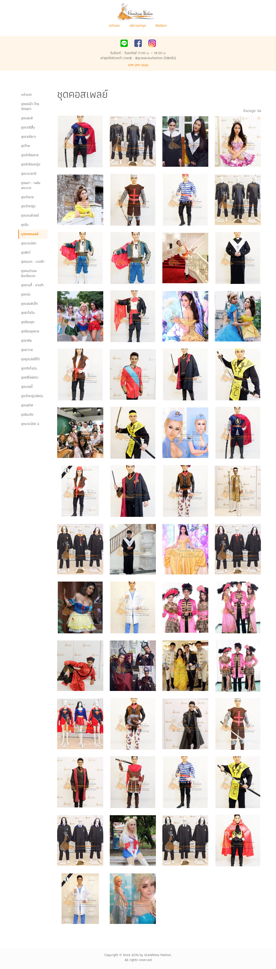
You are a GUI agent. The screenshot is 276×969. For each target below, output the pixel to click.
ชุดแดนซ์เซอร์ (30, 215)
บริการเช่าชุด (137, 25)
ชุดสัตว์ (25, 252)
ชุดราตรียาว (28, 136)
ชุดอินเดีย (27, 414)
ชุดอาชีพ (26, 340)
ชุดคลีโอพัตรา (29, 377)
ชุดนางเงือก (28, 243)
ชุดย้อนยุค (27, 322)
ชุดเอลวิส (27, 405)
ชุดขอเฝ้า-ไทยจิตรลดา (30, 106)
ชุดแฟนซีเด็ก (29, 303)
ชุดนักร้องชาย (30, 155)
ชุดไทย (25, 145)
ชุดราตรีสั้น (28, 127)
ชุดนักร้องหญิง (30, 164)
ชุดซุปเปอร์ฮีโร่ (30, 359)
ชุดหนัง (25, 294)
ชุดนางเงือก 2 (30, 423)
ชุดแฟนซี (27, 118)
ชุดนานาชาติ (28, 173)
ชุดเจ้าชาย (27, 197)
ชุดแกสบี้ (27, 386)
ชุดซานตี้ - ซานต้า (32, 285)
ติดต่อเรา (161, 25)
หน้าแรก (114, 25)
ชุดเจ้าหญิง (28, 206)
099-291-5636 (138, 65)
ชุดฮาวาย (27, 349)
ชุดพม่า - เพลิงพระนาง (30, 185)
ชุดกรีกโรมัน (29, 368)
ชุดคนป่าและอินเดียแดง (29, 273)
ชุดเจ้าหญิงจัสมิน (32, 396)
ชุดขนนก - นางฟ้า (32, 261)
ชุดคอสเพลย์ (29, 234)
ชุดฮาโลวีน (28, 312)
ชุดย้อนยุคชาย (30, 331)
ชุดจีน (24, 224)
